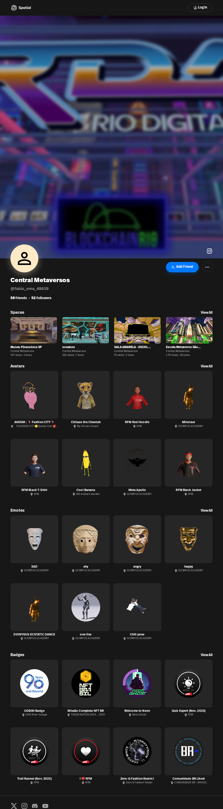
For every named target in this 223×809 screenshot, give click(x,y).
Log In (202, 7)
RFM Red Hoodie (137, 422)
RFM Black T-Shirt (34, 490)
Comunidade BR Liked (188, 779)
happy (188, 566)
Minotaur (188, 422)
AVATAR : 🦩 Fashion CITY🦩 (34, 422)
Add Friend (184, 267)
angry (137, 566)
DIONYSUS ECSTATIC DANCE (34, 634)
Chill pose (137, 634)
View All (207, 313)
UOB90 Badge (34, 711)
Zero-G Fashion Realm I (137, 779)
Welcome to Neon (137, 711)
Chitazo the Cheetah (86, 422)
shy (85, 566)
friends (18, 298)
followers (41, 298)
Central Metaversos (22, 351)
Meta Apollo (137, 490)
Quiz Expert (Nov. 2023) (188, 711)
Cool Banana (85, 490)
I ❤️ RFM (86, 779)
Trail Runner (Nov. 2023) (34, 779)
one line (85, 634)
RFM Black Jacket (188, 490)
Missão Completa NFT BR (86, 711)
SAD (34, 566)
